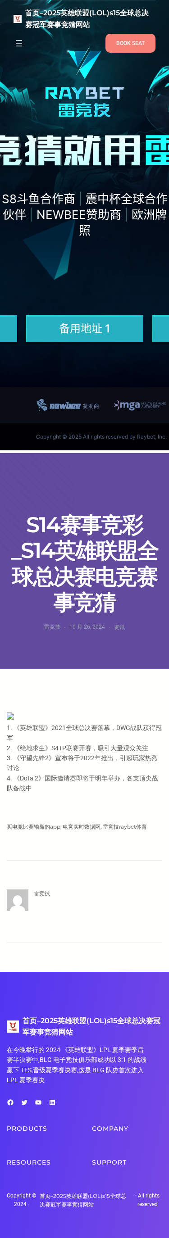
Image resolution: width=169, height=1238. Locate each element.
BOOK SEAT (130, 43)
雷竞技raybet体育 (125, 826)
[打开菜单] (19, 43)
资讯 (119, 627)
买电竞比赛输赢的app (33, 826)
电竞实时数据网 (81, 826)
